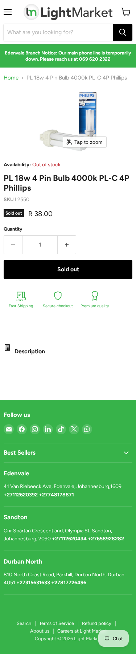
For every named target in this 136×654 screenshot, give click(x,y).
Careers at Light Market (81, 631)
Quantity (13, 229)
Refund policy (96, 623)
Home (11, 78)
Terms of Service (56, 623)
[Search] (122, 32)
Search (24, 623)
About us (39, 631)
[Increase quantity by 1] (67, 244)
